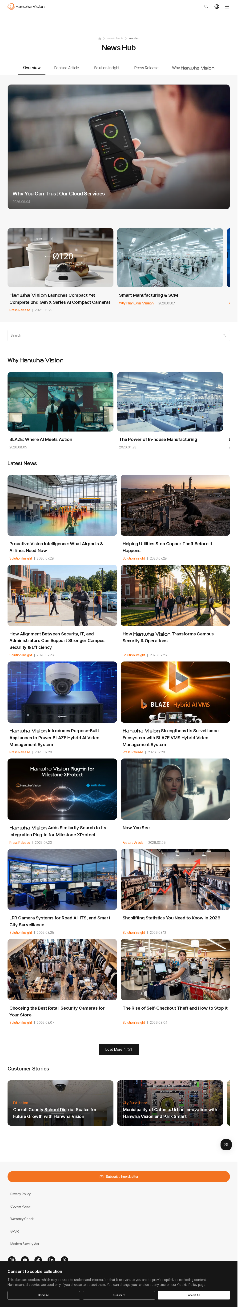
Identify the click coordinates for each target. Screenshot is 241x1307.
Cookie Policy (20, 1206)
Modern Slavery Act (24, 1244)
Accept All (194, 1295)
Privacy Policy (20, 1194)
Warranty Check (22, 1219)
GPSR (14, 1231)
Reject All (43, 1295)
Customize (119, 1295)
